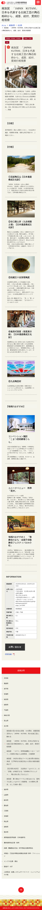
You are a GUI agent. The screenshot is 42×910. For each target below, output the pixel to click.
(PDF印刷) (8, 654)
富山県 (6, 720)
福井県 (6, 789)
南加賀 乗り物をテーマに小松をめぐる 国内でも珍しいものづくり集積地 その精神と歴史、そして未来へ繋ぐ (23, 781)
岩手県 (6, 689)
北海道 (6, 678)
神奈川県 (7, 715)
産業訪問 (21, 670)
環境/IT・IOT (8, 866)
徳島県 (6, 827)
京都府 (6, 816)
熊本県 (6, 832)
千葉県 (6, 710)
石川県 (6, 726)
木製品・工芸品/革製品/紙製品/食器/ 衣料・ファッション (22, 855)
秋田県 (6, 699)
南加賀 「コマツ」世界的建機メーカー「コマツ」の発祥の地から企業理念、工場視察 (23, 752)
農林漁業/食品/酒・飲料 (11, 843)
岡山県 (6, 821)
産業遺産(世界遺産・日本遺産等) (14, 837)
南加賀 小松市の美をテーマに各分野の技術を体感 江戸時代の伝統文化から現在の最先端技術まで (23, 761)
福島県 (6, 705)
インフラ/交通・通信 (10, 861)
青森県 (6, 683)
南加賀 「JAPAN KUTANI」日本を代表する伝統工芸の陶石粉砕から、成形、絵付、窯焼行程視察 (23, 744)
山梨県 (6, 795)
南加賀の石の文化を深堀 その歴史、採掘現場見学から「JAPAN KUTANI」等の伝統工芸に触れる (23, 733)
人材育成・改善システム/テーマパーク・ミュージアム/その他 (22, 873)
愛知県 (6, 805)
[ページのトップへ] (21, 890)
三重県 (6, 811)
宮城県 (6, 694)
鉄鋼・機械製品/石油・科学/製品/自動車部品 (18, 848)
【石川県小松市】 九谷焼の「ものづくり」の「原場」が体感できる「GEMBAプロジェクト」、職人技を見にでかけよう (23, 771)
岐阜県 (6, 800)
